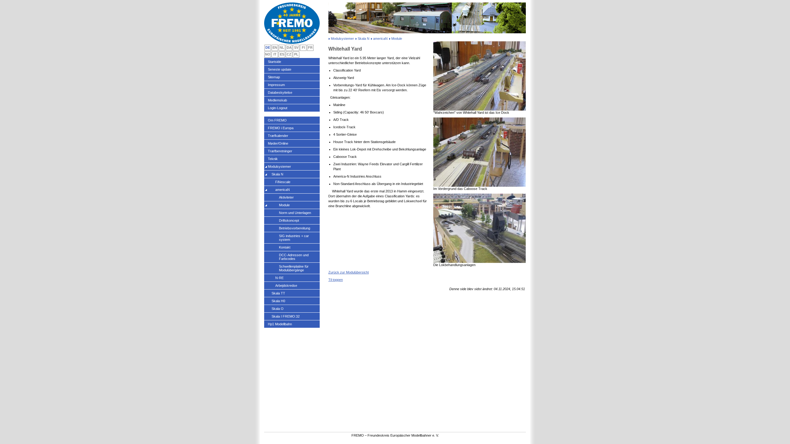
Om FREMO (277, 120)
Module (284, 205)
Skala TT (278, 293)
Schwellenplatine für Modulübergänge (294, 268)
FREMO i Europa (280, 128)
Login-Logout (277, 108)
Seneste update (279, 69)
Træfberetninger (280, 151)
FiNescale (282, 182)
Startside (274, 62)
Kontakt (284, 247)
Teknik (273, 159)
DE (267, 47)
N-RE (279, 278)
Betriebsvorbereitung (294, 228)
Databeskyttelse (280, 92)
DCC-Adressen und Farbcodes (294, 257)
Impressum (276, 85)
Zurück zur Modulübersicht (348, 272)
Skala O (278, 308)
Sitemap (274, 77)
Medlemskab (277, 100)
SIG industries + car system (294, 237)
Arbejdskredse (286, 285)
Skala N (363, 38)
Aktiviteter (286, 197)
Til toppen (335, 280)
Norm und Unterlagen (295, 213)
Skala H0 (278, 301)
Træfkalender (278, 136)
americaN (380, 38)
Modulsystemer (342, 38)
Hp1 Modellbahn (280, 324)
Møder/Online (278, 143)
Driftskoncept (289, 220)
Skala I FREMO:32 (286, 316)
